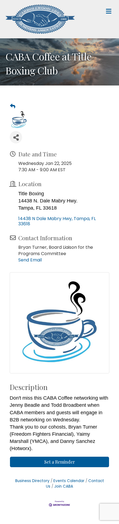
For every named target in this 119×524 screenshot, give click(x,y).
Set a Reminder (59, 462)
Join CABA (63, 486)
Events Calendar (68, 480)
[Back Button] (12, 106)
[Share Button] (16, 137)
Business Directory (32, 480)
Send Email (30, 260)
